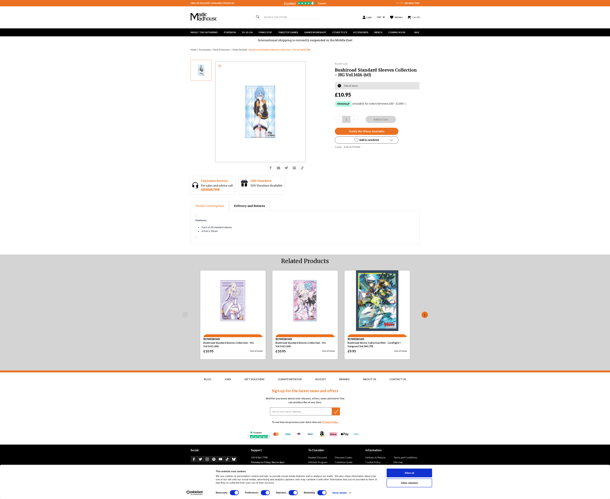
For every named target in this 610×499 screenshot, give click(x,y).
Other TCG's (339, 32)
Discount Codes (343, 457)
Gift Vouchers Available (266, 185)
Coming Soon (396, 32)
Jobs (227, 379)
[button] (366, 140)
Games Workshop (315, 32)
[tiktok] (302, 168)
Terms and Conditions (405, 457)
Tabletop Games (288, 32)
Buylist (320, 379)
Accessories (360, 32)
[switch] (265, 492)
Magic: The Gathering (204, 32)
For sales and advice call (217, 187)
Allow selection (409, 483)
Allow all (409, 473)
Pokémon (230, 32)
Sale (416, 32)
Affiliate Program (317, 462)
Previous (185, 315)
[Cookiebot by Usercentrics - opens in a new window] (195, 492)
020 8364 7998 (411, 3)
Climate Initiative (290, 379)
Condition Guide (343, 462)
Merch (378, 32)
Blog (207, 379)
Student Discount (317, 457)
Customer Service (214, 181)
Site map (398, 462)
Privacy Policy (330, 421)
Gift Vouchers (261, 181)
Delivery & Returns (375, 457)
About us (369, 379)
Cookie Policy (373, 462)
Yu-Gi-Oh (247, 32)
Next (425, 315)
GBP (379, 17)
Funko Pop (265, 32)
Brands (344, 379)
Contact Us (398, 379)
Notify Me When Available (367, 131)
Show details (339, 493)
